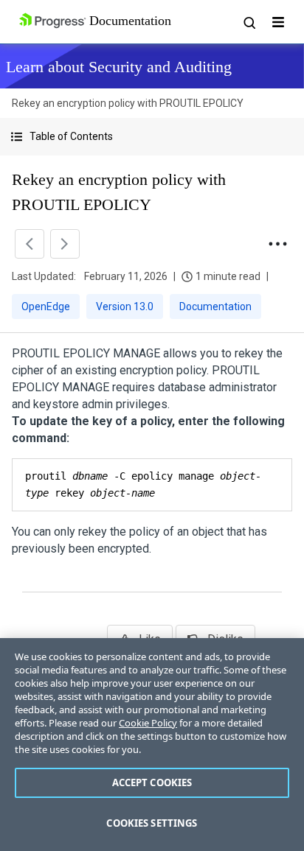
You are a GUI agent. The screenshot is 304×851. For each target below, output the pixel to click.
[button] (152, 136)
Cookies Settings (151, 823)
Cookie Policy (148, 722)
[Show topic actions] (277, 244)
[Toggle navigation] (278, 22)
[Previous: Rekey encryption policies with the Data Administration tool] (29, 244)
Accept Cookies (152, 782)
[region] (152, 744)
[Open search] (249, 22)
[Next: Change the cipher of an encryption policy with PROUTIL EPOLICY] (65, 244)
